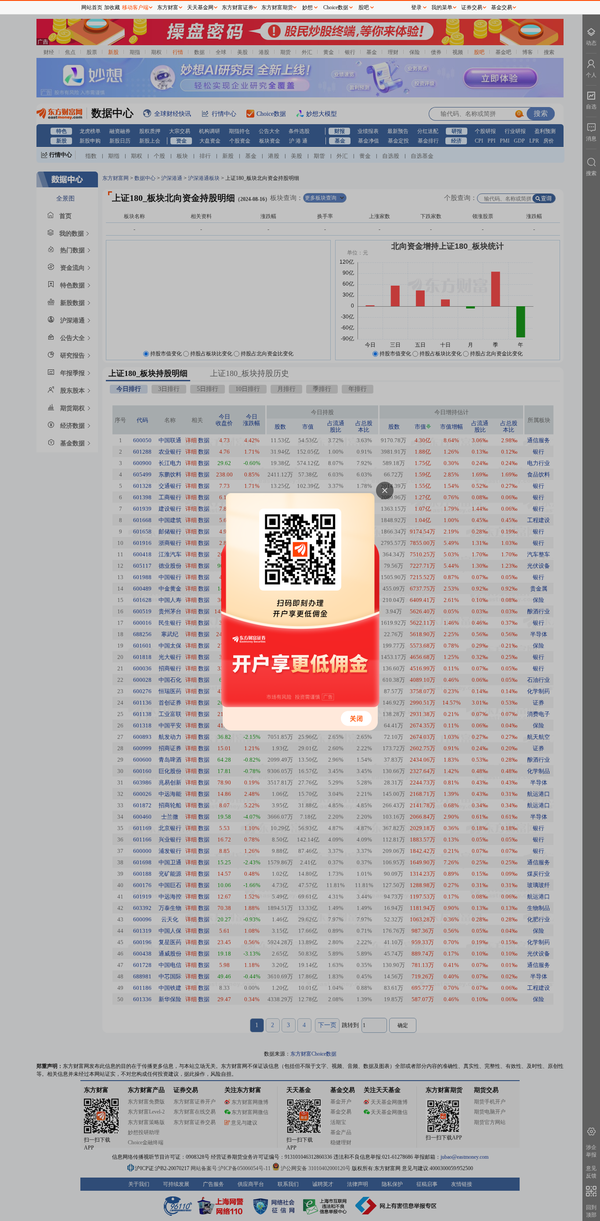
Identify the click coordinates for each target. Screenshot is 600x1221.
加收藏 (112, 7)
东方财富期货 (277, 7)
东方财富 (167, 7)
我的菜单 (441, 7)
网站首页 (91, 7)
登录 (416, 7)
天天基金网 (200, 7)
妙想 (307, 7)
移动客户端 (135, 7)
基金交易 (501, 7)
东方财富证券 (237, 7)
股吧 (363, 7)
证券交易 (471, 7)
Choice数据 (335, 7)
